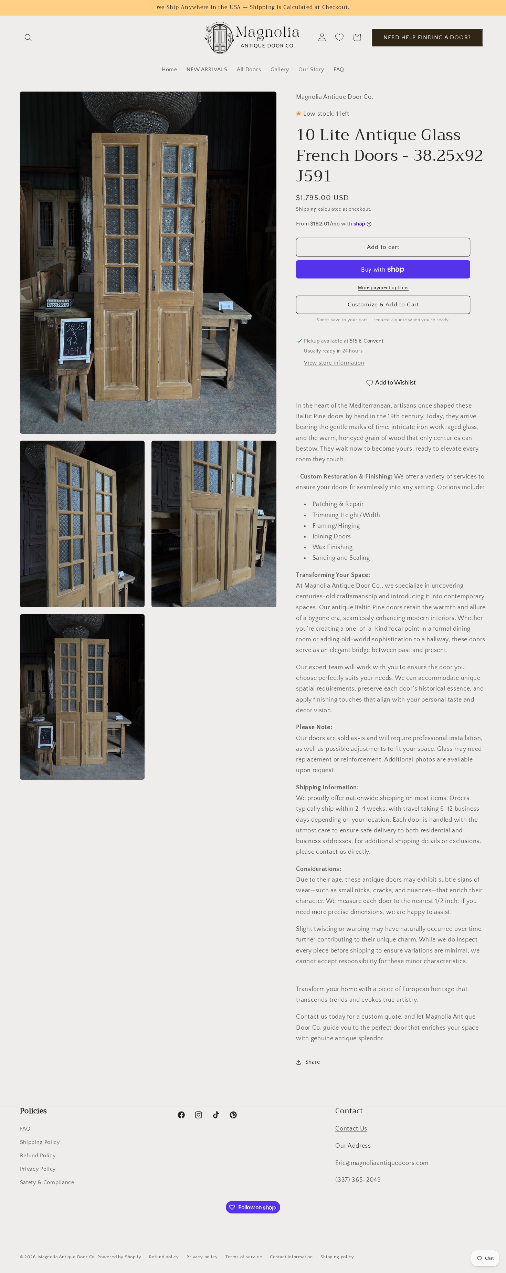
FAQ (25, 1129)
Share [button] (312, 1062)
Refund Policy (38, 1156)
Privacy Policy (38, 1169)
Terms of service (243, 1256)
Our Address (353, 1145)
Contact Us (351, 1128)
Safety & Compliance (47, 1182)
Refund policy (164, 1256)
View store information (334, 363)
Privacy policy (202, 1256)
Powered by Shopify (119, 1256)
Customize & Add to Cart (383, 304)
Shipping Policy (40, 1142)
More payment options (383, 288)
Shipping (306, 209)
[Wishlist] (339, 37)
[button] (29, 37)
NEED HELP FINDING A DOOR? (427, 37)
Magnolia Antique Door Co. (67, 1256)
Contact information (291, 1256)
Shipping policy (337, 1256)
